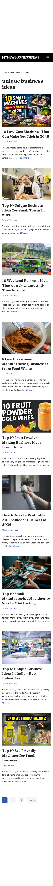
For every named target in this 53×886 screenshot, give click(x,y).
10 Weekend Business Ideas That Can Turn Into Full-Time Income (25, 285)
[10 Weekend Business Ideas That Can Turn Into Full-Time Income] (26, 259)
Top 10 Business (9, 141)
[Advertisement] (26, 26)
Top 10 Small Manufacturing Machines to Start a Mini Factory (26, 598)
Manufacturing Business (12, 530)
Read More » (25, 158)
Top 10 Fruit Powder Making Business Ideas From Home (21, 442)
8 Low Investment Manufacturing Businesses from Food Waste (25, 364)
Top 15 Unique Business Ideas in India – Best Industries (22, 673)
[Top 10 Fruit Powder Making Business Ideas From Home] (26, 416)
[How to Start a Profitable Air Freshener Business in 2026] (26, 492)
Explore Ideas (8, 765)
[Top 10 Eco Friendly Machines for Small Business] (26, 729)
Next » (32, 800)
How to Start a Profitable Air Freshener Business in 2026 (24, 520)
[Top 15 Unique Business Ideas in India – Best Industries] (26, 647)
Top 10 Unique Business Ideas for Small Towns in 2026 (23, 210)
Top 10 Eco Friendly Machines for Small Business (19, 755)
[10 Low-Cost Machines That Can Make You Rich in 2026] (26, 110)
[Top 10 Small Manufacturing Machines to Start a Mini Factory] (26, 572)
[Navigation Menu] (47, 57)
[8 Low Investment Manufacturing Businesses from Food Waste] (26, 338)
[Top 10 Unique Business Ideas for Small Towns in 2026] (26, 184)
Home (4, 72)
